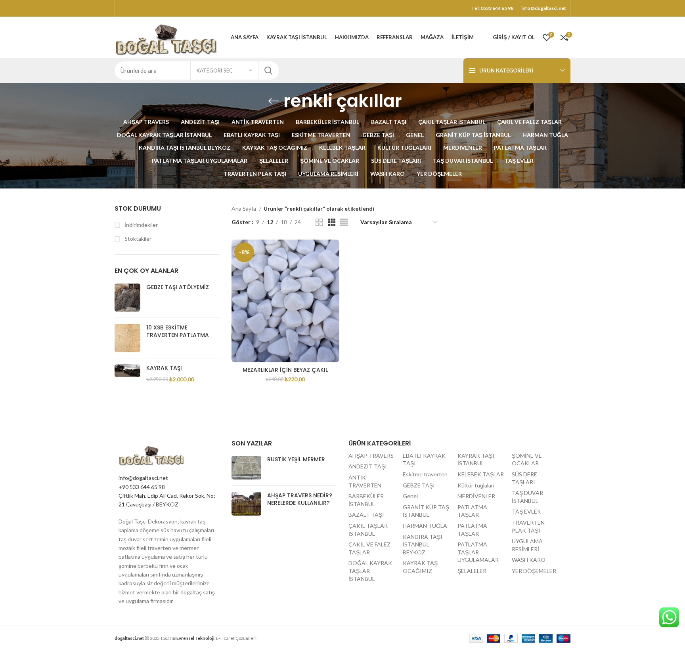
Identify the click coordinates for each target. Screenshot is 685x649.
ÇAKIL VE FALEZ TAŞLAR (369, 548)
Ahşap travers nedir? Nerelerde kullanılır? (299, 499)
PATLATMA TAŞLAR (472, 511)
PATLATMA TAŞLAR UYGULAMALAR (478, 552)
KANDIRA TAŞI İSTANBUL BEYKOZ (422, 544)
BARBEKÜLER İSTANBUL (366, 500)
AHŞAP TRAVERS (371, 455)
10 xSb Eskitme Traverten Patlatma (177, 331)
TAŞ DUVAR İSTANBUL (527, 496)
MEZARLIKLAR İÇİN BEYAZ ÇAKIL (285, 370)
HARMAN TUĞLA (425, 525)
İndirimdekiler (140, 224)
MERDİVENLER (476, 496)
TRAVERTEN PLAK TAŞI (528, 526)
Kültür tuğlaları (475, 485)
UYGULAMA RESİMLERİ (527, 545)
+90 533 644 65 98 (142, 486)
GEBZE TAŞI (419, 485)
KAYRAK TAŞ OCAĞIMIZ (420, 567)
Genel (410, 496)
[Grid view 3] (331, 222)
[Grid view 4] (344, 222)
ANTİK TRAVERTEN (364, 481)
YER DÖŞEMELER (534, 570)
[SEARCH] (268, 70)
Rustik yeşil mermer (296, 459)
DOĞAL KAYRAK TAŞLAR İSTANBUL (370, 571)
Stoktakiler (137, 238)
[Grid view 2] (319, 222)
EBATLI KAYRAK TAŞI (424, 459)
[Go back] (273, 101)
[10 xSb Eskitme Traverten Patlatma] (127, 338)
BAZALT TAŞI (366, 514)
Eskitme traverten (425, 474)
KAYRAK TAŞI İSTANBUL (475, 459)
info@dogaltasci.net (143, 477)
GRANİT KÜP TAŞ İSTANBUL (426, 511)
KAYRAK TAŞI (164, 368)
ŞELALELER (471, 570)
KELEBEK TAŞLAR (480, 474)
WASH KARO (528, 559)
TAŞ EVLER (526, 511)
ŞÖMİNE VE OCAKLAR (527, 459)
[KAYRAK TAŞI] (127, 373)
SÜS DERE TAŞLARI (524, 478)
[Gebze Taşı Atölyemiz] (127, 298)
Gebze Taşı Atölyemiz (177, 287)
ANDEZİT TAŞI (367, 466)
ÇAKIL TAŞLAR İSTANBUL (368, 529)
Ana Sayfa (244, 208)
